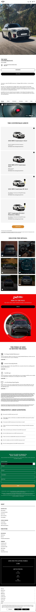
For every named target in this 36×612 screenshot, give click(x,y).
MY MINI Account (3, 543)
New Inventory (3, 510)
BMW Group (3, 593)
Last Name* (3, 470)
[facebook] (17, 563)
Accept (26, 609)
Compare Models (18, 226)
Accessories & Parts (4, 546)
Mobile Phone (3, 479)
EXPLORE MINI (3, 533)
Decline (18, 609)
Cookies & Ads (3, 596)
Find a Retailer (3, 517)
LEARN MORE (3, 359)
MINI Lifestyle (3, 548)
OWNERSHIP (3, 541)
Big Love (2, 536)
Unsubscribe (3, 595)
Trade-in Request (3, 523)
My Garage (2, 550)
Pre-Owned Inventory (4, 512)
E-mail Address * (3, 474)
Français (2, 601)
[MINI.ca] (2, 1)
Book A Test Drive (3, 515)
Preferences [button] (20, 607)
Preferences (10, 609)
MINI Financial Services (4, 525)
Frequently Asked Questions (5, 538)
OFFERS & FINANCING (4, 520)
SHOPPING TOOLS (4, 508)
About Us (2, 588)
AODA (2, 603)
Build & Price (3, 590)
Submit (18, 485)
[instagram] (19, 563)
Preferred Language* (4, 461)
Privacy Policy (3, 598)
